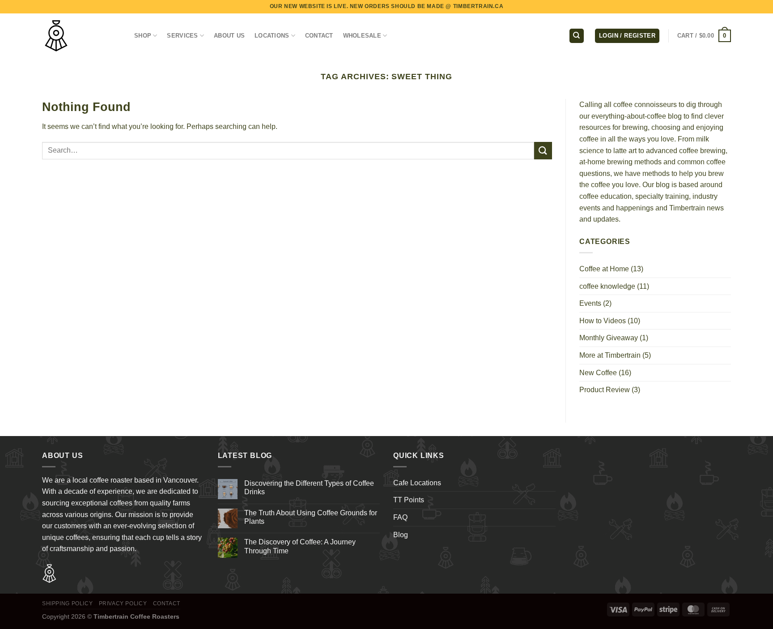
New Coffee (598, 373)
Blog (400, 535)
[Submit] (543, 150)
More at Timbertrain (610, 355)
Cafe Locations (417, 483)
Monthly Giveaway (608, 338)
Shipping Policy (67, 603)
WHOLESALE (362, 35)
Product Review (604, 390)
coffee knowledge (607, 286)
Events (590, 303)
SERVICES (182, 35)
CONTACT (319, 35)
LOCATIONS (272, 35)
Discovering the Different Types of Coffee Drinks (309, 487)
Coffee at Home (604, 269)
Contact (166, 603)
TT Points (408, 500)
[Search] (576, 36)
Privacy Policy (123, 603)
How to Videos (602, 321)
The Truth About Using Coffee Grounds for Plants (310, 517)
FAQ (400, 517)
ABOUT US (229, 35)
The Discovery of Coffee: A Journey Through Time (300, 546)
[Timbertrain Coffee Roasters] (81, 35)
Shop (142, 35)
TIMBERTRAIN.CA (478, 6)
